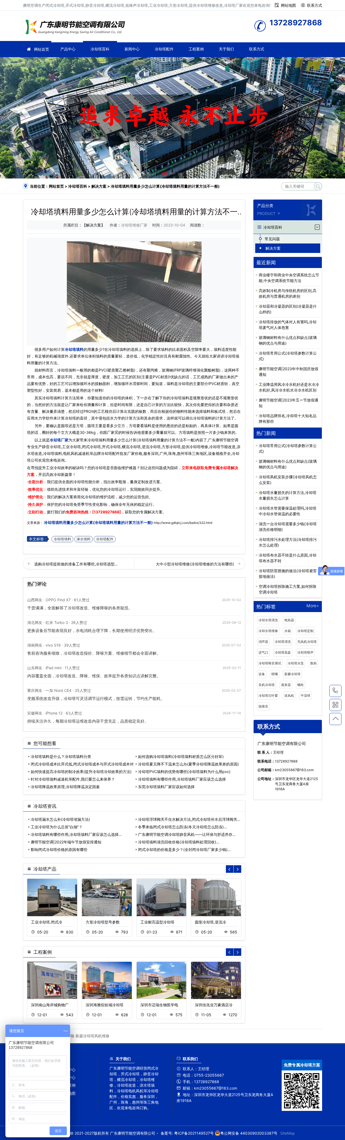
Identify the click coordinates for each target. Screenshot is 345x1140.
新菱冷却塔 (292, 674)
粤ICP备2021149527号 (194, 1133)
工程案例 (196, 49)
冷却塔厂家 (77, 27)
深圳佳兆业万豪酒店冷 (214, 1004)
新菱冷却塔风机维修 (92, 1035)
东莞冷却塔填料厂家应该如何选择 (166, 786)
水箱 (287, 631)
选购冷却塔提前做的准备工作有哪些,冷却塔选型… (76, 564)
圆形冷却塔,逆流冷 (210, 922)
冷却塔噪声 (305, 652)
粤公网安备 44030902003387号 (248, 1133)
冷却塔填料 (74, 349)
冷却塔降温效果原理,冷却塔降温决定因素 (65, 786)
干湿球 (305, 695)
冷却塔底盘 (283, 652)
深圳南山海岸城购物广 (50, 1004)
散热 (313, 663)
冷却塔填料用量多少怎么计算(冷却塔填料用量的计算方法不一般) (98, 522)
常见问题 (272, 238)
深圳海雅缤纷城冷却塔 (104, 1004)
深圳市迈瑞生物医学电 (159, 1004)
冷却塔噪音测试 (269, 663)
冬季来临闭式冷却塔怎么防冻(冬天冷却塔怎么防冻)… (182, 827)
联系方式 (314, 5)
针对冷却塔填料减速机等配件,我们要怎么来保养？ (73, 779)
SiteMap (287, 1133)
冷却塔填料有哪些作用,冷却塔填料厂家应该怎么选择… (76, 834)
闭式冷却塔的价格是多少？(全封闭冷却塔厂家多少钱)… (184, 849)
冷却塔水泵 (296, 663)
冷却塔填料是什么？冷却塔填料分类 (61, 756)
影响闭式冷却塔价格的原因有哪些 (59, 849)
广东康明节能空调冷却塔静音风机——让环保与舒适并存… (187, 834)
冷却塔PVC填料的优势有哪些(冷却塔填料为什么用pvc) (184, 771)
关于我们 (226, 49)
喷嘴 (274, 674)
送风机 (289, 695)
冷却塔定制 (305, 631)
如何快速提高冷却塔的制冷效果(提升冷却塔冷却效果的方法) (81, 771)
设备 (261, 674)
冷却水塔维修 (268, 631)
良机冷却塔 (266, 685)
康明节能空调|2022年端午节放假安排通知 (66, 842)
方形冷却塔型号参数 (103, 922)
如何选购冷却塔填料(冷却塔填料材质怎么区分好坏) (181, 756)
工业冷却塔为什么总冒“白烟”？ (56, 827)
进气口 (263, 652)
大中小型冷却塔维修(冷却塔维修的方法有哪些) (195, 564)
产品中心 (67, 49)
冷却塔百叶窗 (268, 695)
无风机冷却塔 (307, 642)
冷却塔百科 (100, 49)
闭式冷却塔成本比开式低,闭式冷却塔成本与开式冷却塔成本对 (82, 764)
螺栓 (300, 685)
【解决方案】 (93, 225)
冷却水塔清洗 (268, 620)
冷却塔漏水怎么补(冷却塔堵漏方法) (60, 819)
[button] (165, 173)
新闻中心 (132, 49)
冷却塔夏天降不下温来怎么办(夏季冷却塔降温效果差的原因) (188, 764)
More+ (312, 606)
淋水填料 (84, 539)
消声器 (263, 642)
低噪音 (263, 706)
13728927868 (335, 691)
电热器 (289, 620)
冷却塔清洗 (283, 642)
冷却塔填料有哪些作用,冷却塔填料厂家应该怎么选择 (182, 779)
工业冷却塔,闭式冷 (46, 922)
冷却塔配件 (164, 49)
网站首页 (41, 49)
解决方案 (98, 186)
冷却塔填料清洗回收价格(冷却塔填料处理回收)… (178, 842)
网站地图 (288, 5)
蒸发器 (286, 685)
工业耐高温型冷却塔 (157, 922)
